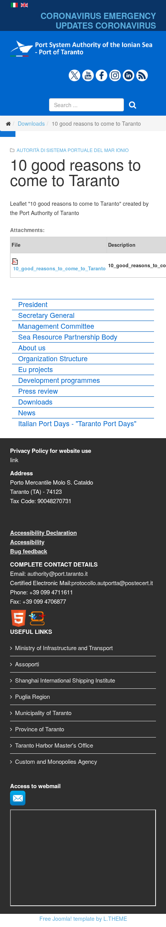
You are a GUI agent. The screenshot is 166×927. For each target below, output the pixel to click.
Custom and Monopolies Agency (56, 761)
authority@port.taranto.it (57, 573)
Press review (38, 391)
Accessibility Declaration (43, 532)
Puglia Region (32, 696)
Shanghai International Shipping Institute (65, 680)
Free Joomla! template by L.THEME (83, 918)
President (32, 304)
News (27, 412)
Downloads (31, 123)
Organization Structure (53, 358)
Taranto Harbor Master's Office (54, 745)
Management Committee (56, 326)
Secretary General (46, 315)
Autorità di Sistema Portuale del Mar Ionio (73, 150)
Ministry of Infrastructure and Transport (64, 648)
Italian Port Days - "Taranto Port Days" (77, 423)
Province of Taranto (39, 729)
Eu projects (35, 369)
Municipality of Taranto (43, 712)
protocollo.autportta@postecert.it (112, 583)
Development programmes (59, 380)
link (14, 460)
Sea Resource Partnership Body (67, 336)
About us (32, 347)
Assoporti (27, 664)
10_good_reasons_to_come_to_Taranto (59, 268)
